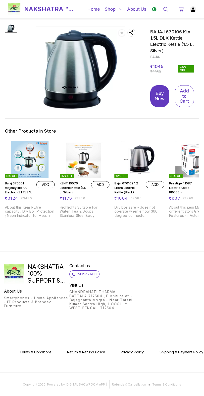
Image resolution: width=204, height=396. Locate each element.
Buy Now (160, 96)
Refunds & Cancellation (129, 384)
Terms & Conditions (166, 384)
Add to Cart (184, 96)
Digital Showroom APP (85, 384)
